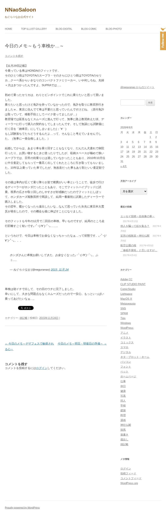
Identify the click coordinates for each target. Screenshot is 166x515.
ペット (124, 371)
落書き (124, 434)
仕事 (123, 381)
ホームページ (128, 376)
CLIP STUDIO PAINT (133, 284)
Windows (125, 323)
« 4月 (123, 166)
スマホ (124, 347)
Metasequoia (127, 303)
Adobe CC (126, 279)
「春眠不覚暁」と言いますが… (138, 250)
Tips (123, 318)
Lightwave (126, 293)
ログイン (41, 368)
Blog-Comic (89, 28)
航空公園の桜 (128, 245)
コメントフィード (131, 478)
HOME (8, 28)
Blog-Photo (114, 28)
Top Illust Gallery (34, 28)
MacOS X (126, 298)
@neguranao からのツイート (137, 87)
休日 (123, 386)
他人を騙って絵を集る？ (134, 225)
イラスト (125, 337)
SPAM (124, 313)
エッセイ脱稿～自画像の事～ (137, 216)
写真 (123, 395)
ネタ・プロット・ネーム (134, 356)
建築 (123, 410)
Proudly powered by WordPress (22, 507)
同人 (123, 400)
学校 (123, 405)
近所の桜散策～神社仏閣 (134, 235)
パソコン (125, 361)
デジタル (125, 352)
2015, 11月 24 (60, 269)
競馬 (123, 429)
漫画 (123, 420)
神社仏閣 (125, 424)
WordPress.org (129, 483)
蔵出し (124, 439)
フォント (125, 366)
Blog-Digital (64, 28)
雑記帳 (24, 317)
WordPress (126, 327)
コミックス (127, 342)
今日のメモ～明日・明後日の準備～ (82, 343)
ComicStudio (127, 289)
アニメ (124, 332)
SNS (123, 308)
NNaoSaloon (20, 10)
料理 (123, 415)
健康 (123, 390)
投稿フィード (128, 473)
